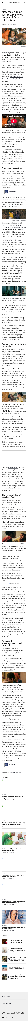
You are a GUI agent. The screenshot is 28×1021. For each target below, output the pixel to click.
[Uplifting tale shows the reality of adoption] (14, 786)
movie (20, 349)
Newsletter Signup (6, 996)
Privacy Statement (6, 1003)
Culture (4, 9)
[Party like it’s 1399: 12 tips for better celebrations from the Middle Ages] (4, 959)
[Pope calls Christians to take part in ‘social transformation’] (14, 865)
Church (4, 820)
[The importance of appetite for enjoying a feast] (4, 950)
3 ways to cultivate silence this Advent (16, 941)
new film (6, 53)
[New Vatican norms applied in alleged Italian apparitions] (14, 917)
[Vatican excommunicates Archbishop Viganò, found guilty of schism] (14, 812)
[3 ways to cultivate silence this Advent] (4, 941)
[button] (3, 2)
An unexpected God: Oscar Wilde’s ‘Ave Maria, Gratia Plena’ (17, 976)
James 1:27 (15, 507)
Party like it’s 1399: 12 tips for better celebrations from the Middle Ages (18, 959)
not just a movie (13, 468)
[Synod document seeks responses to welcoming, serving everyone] (14, 891)
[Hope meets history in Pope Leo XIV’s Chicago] (4, 968)
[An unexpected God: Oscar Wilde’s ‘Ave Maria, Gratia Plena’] (4, 977)
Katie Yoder (12, 192)
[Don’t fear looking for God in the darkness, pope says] (14, 839)
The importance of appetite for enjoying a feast (17, 950)
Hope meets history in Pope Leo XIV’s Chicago (17, 968)
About (3, 1000)
